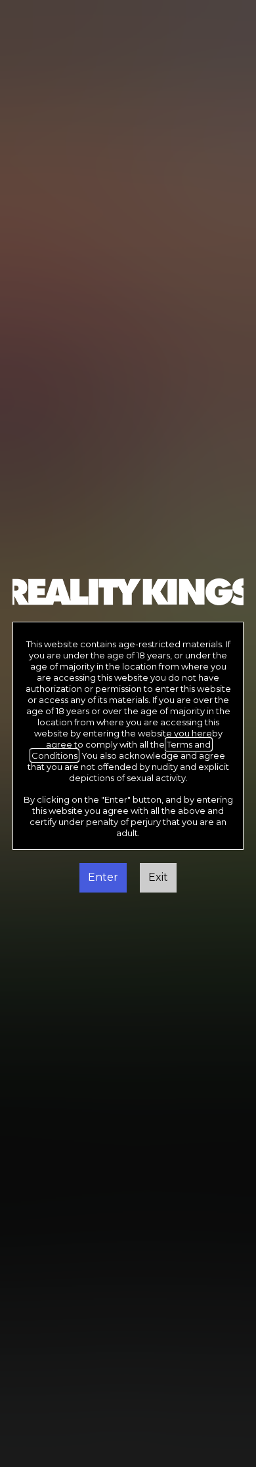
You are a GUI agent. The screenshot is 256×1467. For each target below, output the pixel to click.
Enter (103, 877)
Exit (158, 877)
